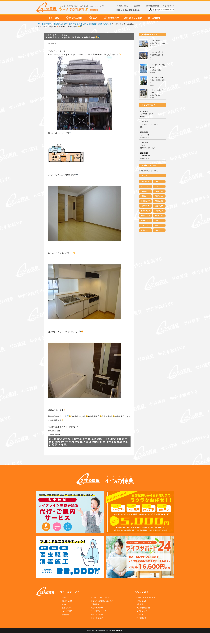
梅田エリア (145, 191)
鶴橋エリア (159, 230)
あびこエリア (145, 211)
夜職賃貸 (143, 618)
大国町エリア (159, 196)
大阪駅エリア (159, 216)
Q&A (94, 18)
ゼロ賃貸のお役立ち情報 (145, 597)
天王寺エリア (159, 201)
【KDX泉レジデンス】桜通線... (147, 113)
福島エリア (159, 220)
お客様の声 (113, 18)
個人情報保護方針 (152, 6)
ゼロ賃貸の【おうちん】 (100, 597)
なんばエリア (145, 186)
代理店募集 (95, 604)
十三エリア (159, 186)
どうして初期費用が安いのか (102, 601)
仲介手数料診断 (97, 608)
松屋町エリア (145, 201)
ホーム (64, 597)
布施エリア (159, 181)
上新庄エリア (145, 225)
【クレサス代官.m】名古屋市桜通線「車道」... (156, 54)
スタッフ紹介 (135, 18)
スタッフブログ (97, 618)
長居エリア (159, 211)
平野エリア (159, 225)
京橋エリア (145, 196)
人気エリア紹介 (97, 615)
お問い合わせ (123, 6)
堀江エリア (145, 181)
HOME (56, 18)
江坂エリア (159, 206)
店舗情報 (156, 18)
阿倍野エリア (145, 220)
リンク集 (139, 615)
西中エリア (145, 206)
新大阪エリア (145, 216)
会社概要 (137, 6)
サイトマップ (169, 6)
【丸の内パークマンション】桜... (149, 124)
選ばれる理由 (75, 18)
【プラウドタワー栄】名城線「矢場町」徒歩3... (157, 80)
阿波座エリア (145, 230)
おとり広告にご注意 (98, 611)
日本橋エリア (159, 191)
